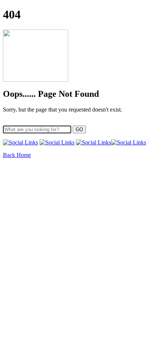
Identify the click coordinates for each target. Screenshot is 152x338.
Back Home (17, 155)
